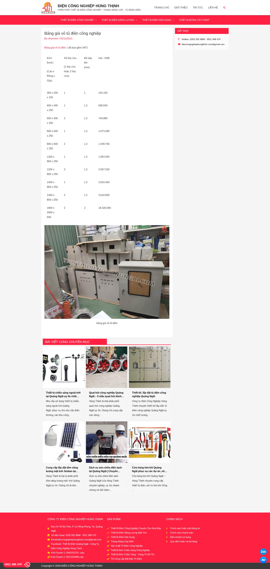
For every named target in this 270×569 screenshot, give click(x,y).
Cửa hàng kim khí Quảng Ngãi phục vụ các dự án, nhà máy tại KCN (149, 471)
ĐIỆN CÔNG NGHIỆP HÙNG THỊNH (88, 6)
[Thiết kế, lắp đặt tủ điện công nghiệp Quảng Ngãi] (149, 367)
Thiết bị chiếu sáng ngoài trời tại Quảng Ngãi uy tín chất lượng (63, 396)
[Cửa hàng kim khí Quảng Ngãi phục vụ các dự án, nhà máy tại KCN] (149, 442)
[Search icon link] (224, 7)
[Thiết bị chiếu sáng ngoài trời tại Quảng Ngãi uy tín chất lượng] (63, 367)
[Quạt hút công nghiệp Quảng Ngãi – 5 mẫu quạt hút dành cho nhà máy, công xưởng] (107, 367)
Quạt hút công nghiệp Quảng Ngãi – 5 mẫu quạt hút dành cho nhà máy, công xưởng (106, 396)
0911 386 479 (13, 564)
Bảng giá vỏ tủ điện (55, 47)
